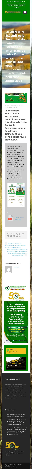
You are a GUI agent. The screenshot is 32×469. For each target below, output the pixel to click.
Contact (16, 7)
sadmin (16, 267)
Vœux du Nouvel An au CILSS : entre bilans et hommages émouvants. (16, 415)
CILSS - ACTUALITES (11, 106)
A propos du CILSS (12, 4)
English (9, 1)
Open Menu (25, 12)
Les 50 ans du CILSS (18, 5)
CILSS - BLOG (20, 106)
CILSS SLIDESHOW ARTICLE (11, 107)
